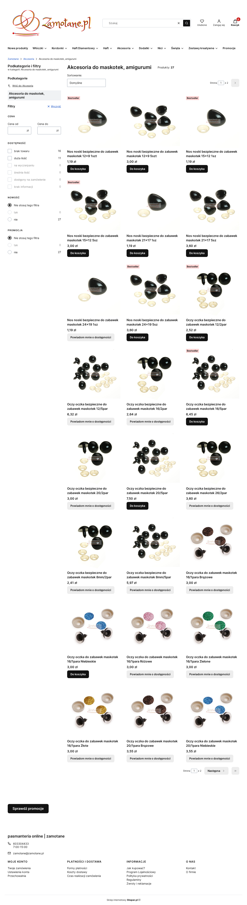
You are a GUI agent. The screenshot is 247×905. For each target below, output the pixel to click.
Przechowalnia (17, 875)
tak (16, 212)
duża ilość (20, 158)
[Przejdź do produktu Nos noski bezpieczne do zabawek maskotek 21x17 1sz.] (153, 205)
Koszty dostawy (77, 872)
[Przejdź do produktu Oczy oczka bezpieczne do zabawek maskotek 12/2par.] (212, 289)
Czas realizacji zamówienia (84, 875)
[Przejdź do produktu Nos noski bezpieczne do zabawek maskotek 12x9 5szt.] (153, 121)
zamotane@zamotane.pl (28, 853)
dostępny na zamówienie (30, 179)
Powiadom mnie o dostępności (90, 337)
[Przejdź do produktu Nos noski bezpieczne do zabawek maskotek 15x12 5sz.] (93, 205)
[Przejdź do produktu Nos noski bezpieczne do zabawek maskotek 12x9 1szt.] (93, 121)
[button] (186, 23)
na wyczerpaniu (24, 165)
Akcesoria (28, 58)
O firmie (191, 872)
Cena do (42, 123)
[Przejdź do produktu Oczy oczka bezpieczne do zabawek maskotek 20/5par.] (153, 458)
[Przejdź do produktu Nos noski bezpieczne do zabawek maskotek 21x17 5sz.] (212, 205)
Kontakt (191, 868)
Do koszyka (78, 168)
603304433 (21, 843)
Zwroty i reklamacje (139, 883)
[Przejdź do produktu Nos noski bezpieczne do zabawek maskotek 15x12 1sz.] (212, 121)
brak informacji (23, 186)
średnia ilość (22, 172)
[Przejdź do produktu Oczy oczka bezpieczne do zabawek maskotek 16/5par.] (212, 374)
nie (16, 219)
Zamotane (13, 58)
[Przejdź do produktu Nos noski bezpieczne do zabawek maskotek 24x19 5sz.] (153, 289)
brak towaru (21, 151)
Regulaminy (134, 879)
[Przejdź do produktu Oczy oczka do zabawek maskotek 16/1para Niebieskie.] (93, 626)
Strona (213, 82)
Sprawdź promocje (28, 809)
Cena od (13, 123)
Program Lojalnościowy (141, 872)
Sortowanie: (74, 75)
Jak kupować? (136, 868)
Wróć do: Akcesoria (22, 85)
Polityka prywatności (140, 875)
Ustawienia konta (18, 872)
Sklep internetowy (122, 899)
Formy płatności (77, 868)
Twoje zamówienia (19, 868)
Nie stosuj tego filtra (26, 205)
